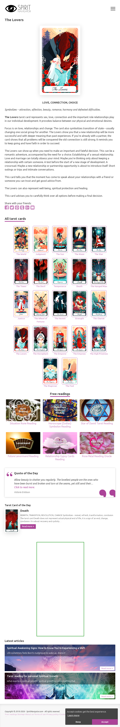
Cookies (63, 714)
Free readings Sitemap (14, 714)
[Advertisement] (60, 589)
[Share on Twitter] (12, 207)
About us (29, 714)
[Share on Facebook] (7, 207)
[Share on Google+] (27, 207)
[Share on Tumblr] (22, 207)
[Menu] (113, 8)
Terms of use (40, 714)
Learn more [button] (73, 715)
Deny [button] (78, 722)
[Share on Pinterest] (17, 207)
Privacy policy (52, 714)
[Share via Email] (32, 207)
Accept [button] (104, 722)
